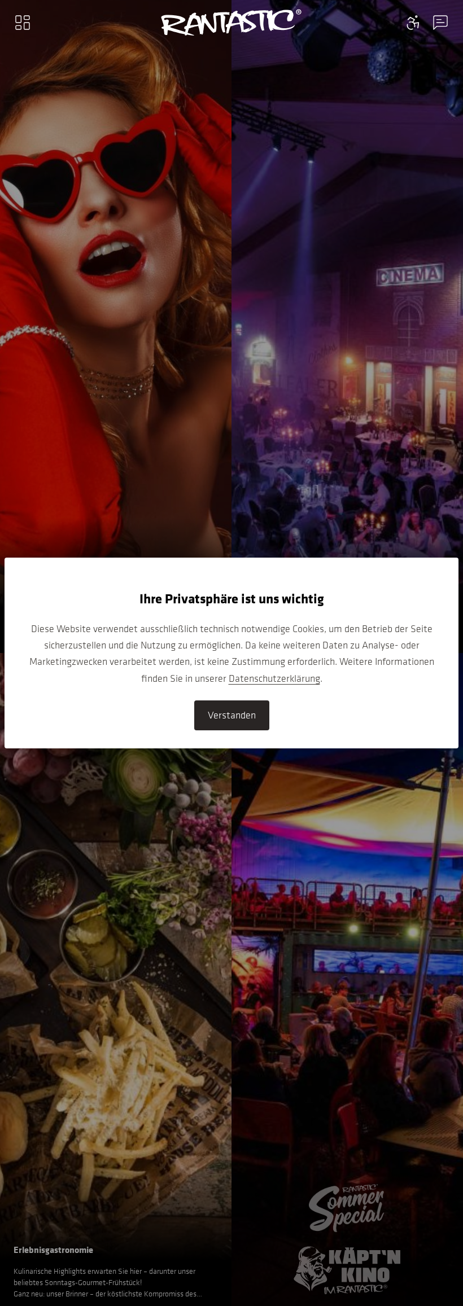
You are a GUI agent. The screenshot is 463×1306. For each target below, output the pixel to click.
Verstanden (232, 715)
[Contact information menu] (413, 23)
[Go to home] (231, 22)
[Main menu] (23, 23)
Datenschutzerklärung (274, 678)
